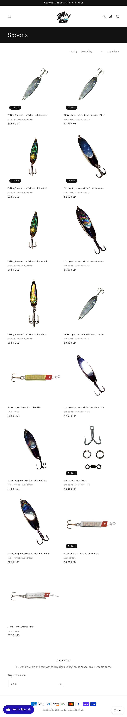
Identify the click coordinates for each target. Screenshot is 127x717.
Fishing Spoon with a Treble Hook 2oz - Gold (28, 261)
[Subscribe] (60, 683)
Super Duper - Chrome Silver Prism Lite (81, 553)
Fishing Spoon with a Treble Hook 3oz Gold (27, 188)
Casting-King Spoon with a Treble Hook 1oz (83, 188)
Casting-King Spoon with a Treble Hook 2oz (27, 480)
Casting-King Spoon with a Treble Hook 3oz (83, 261)
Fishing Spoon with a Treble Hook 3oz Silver (28, 115)
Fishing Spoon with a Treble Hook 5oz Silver (84, 334)
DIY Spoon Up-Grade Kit (75, 480)
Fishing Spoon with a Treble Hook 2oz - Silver (84, 115)
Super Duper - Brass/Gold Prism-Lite (24, 407)
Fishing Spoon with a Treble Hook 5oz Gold (27, 334)
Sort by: (74, 51)
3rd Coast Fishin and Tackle (59, 710)
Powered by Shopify (76, 710)
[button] (9, 16)
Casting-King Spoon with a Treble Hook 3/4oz (28, 553)
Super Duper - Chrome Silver (20, 627)
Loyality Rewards (21, 709)
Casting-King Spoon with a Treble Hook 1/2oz (84, 407)
